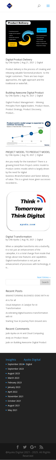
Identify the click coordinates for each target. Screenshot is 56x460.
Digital (40, 62)
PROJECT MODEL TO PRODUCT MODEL (28, 152)
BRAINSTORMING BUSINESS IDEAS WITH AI (27, 295)
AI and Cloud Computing (32, 333)
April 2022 (12, 391)
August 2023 (14, 373)
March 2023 (13, 377)
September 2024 (16, 364)
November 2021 (15, 396)
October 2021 (14, 400)
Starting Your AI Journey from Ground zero (26, 321)
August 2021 (14, 405)
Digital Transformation (19, 236)
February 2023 (15, 382)
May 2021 (12, 410)
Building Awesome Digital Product (25, 92)
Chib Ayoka (14, 62)
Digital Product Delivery (19, 59)
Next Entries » (43, 277)
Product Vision (21, 337)
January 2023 (14, 387)
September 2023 (16, 368)
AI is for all (11, 300)
